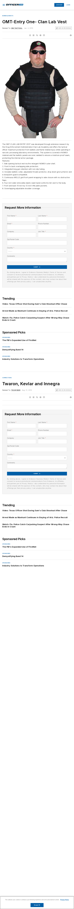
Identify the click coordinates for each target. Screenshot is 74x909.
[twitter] (37, 35)
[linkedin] (33, 35)
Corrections (7, 377)
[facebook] (30, 35)
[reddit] (40, 35)
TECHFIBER (15, 390)
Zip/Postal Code (13, 239)
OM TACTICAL (16, 28)
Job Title (42, 231)
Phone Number (43, 224)
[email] (44, 35)
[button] (3, 4)
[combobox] (37, 251)
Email (9, 224)
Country (10, 248)
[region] (37, 902)
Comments (11, 256)
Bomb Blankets (7, 15)
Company (10, 231)
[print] (71, 35)
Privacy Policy (64, 899)
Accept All (37, 905)
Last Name (42, 216)
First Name (11, 216)
